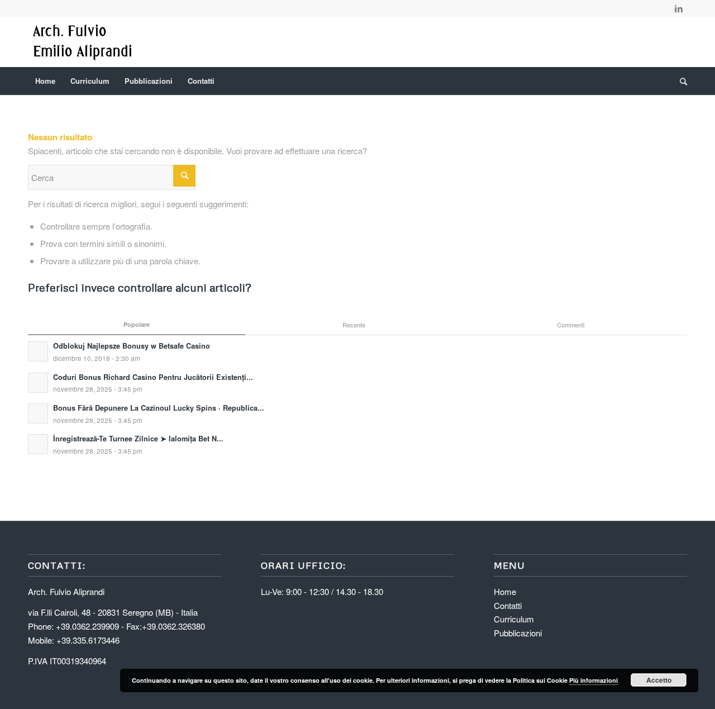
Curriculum (514, 619)
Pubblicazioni (518, 633)
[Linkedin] (678, 8)
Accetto (658, 680)
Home (505, 591)
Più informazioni (593, 680)
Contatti (508, 605)
